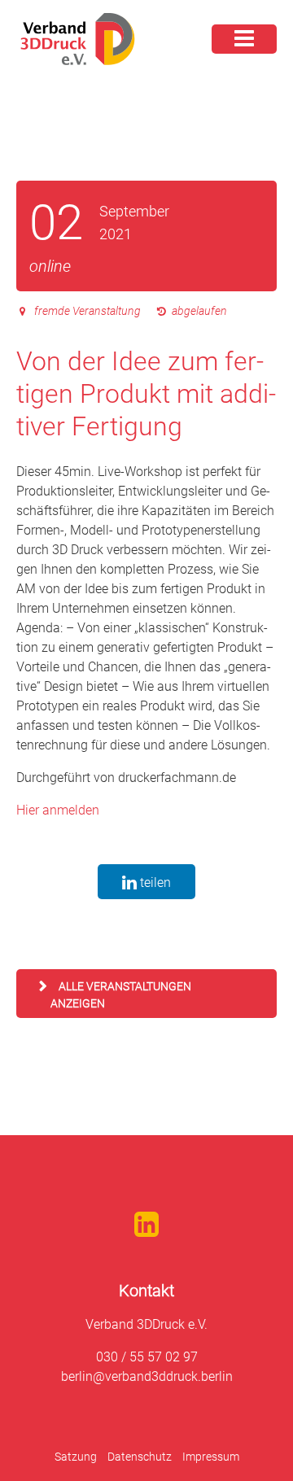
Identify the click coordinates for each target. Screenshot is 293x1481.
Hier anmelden (57, 810)
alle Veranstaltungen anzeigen (120, 995)
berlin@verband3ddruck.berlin (147, 1376)
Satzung (76, 1456)
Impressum (210, 1456)
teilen (154, 882)
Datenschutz (139, 1456)
